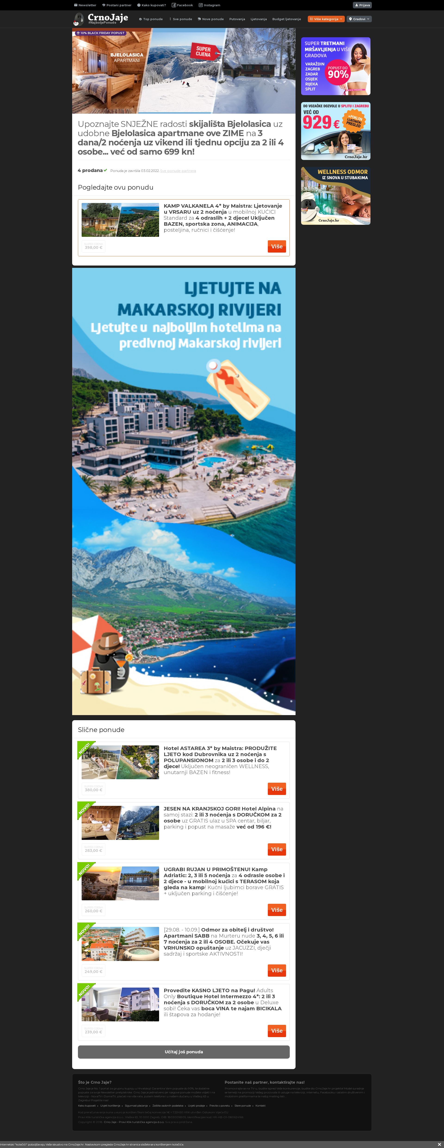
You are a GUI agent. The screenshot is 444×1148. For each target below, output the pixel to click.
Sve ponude (180, 19)
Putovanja (237, 19)
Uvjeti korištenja (110, 1105)
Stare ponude (242, 1105)
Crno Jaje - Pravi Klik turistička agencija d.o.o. (134, 1122)
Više (277, 246)
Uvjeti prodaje (196, 1105)
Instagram (212, 5)
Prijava (362, 5)
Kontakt (260, 1105)
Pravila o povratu (220, 1105)
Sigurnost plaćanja (136, 1105)
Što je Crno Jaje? (94, 1082)
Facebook (185, 5)
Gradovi (359, 19)
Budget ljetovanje (286, 19)
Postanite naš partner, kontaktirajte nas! (265, 1082)
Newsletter (85, 5)
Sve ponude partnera (178, 171)
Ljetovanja (259, 19)
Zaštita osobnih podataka (167, 1105)
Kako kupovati (87, 1105)
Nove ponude (211, 19)
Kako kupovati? (151, 5)
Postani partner (117, 5)
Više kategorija (326, 19)
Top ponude (151, 19)
